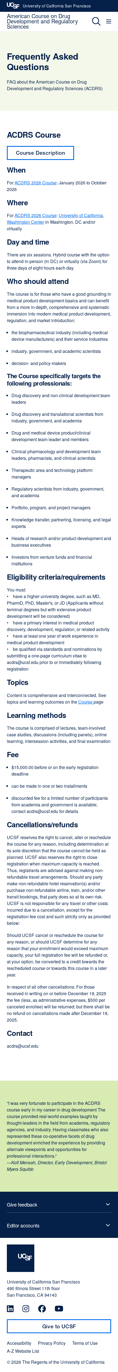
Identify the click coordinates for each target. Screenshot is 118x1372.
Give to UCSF (69, 1328)
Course (86, 702)
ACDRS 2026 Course (36, 182)
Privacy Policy (52, 1343)
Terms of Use (85, 1343)
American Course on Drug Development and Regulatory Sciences (42, 21)
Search (92, 21)
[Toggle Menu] (109, 21)
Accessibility (19, 1343)
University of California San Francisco (57, 7)
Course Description (40, 153)
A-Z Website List (23, 1351)
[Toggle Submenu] (59, 1204)
